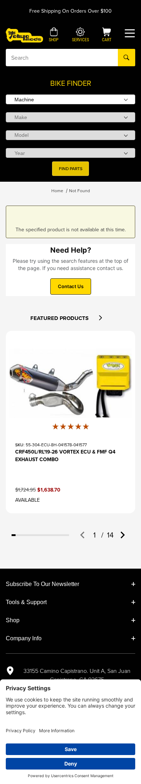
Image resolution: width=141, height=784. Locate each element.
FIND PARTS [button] (70, 168)
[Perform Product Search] (126, 57)
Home (57, 190)
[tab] (14, 535)
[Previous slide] (83, 535)
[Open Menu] (129, 33)
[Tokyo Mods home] (24, 35)
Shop (13, 620)
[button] (54, 35)
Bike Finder (70, 83)
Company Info (24, 638)
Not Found (79, 190)
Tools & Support (26, 602)
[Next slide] (122, 535)
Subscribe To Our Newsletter (42, 584)
